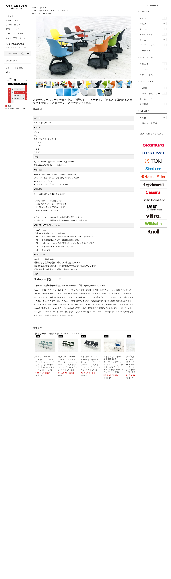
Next (26, 80)
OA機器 (143, 88)
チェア (143, 18)
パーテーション (147, 45)
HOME (9, 16)
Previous (8, 80)
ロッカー (144, 40)
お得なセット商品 (149, 123)
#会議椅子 (54, 334)
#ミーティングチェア (71, 334)
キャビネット (146, 34)
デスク (143, 24)
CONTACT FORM (16, 38)
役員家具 (144, 64)
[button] (39, 47)
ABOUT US (12, 20)
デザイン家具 (146, 75)
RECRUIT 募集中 (15, 33)
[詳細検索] (28, 53)
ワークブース (146, 50)
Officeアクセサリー (150, 94)
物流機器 (144, 104)
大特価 (143, 118)
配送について (13, 29)
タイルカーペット (149, 99)
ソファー (144, 69)
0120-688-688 (16, 44)
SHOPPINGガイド (16, 25)
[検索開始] (22, 53)
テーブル (144, 29)
